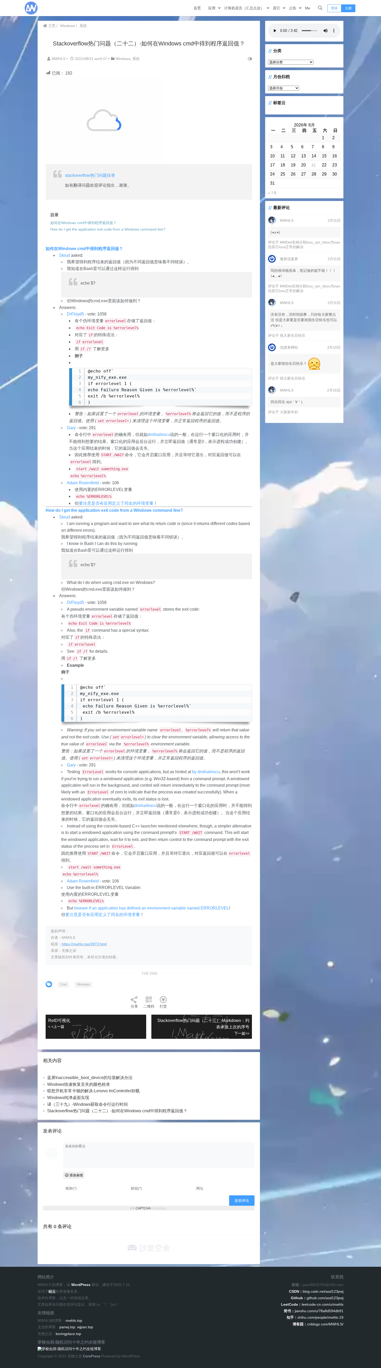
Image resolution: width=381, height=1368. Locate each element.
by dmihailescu (206, 772)
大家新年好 (289, 412)
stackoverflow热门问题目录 (90, 175)
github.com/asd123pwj (317, 1298)
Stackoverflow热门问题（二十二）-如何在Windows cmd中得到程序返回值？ (117, 1111)
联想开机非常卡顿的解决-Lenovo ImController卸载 (93, 1091)
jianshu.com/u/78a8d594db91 (313, 1311)
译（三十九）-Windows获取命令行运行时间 (87, 1104)
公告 (292, 8)
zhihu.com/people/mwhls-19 (315, 1317)
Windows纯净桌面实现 (68, 1097)
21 (314, 165)
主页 (51, 26)
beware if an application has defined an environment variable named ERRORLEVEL (151, 908)
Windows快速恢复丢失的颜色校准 (78, 1084)
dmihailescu (159, 434)
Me (307, 8)
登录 (334, 8)
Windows (67, 26)
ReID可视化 (59, 1020)
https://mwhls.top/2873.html (84, 944)
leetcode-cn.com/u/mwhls (312, 1304)
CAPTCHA (143, 1208)
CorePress (91, 1356)
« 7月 (272, 193)
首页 (197, 8)
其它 (276, 8)
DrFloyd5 (75, 314)
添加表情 (75, 1175)
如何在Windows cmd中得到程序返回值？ (84, 248)
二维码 (148, 1006)
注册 (348, 8)
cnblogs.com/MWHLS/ (318, 1324)
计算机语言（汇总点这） (244, 8)
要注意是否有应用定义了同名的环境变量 (116, 503)
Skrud (64, 255)
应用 (211, 8)
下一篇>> (241, 1033)
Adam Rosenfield (83, 483)
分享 (134, 1006)
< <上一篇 (56, 1027)
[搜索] (320, 8)
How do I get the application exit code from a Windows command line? (114, 510)
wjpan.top (85, 1327)
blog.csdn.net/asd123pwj (316, 1291)
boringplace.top (68, 1334)
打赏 (163, 1006)
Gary (71, 428)
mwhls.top (74, 1320)
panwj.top (67, 1327)
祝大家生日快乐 (292, 335)
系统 (83, 26)
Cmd (63, 984)
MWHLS (59, 59)
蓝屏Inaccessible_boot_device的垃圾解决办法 (89, 1077)
